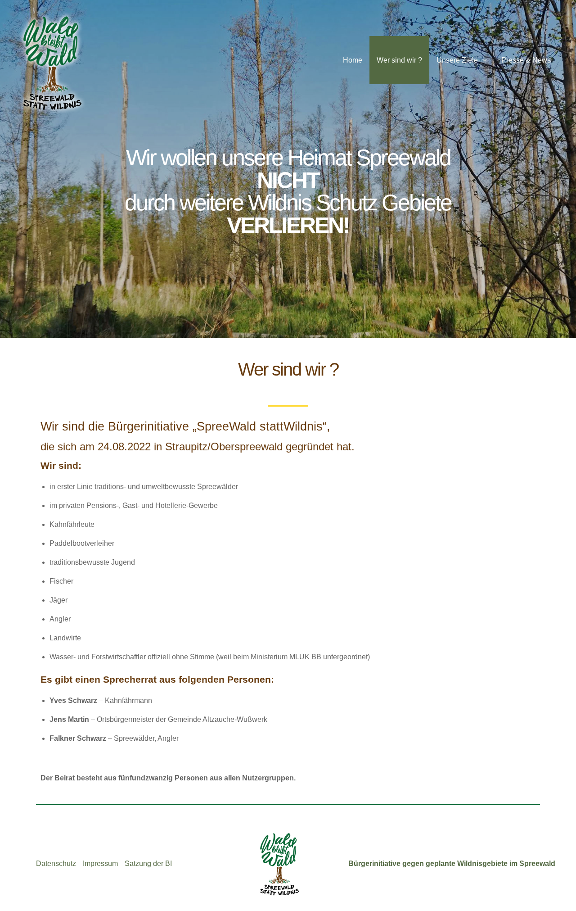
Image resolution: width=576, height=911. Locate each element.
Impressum (100, 863)
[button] (482, 60)
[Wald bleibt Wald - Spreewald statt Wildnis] (52, 62)
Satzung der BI (148, 863)
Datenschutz (56, 863)
